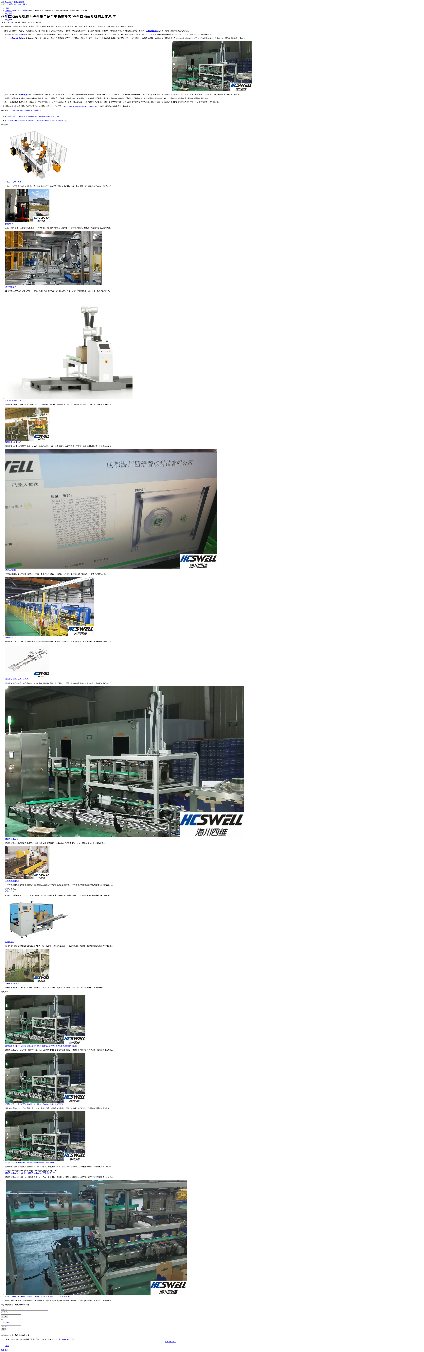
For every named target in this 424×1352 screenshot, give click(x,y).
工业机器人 (9, 13)
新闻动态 (15, 10)
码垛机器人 (9, 891)
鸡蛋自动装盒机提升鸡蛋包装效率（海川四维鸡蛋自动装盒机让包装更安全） (35, 1104)
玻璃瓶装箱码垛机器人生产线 (16, 679)
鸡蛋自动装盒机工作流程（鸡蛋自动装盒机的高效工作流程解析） (31, 1162)
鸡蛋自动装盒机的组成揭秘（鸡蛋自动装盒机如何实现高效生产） (31, 1173)
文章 (7, 1322)
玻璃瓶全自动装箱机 (13, 442)
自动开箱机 (9, 942)
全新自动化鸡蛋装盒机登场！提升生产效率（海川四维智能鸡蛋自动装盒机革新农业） (38, 1296)
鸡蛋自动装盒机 (152, 31)
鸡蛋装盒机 (37, 110)
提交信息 (5, 1316)
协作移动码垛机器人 (13, 400)
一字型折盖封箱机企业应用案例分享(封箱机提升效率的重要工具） (34, 116)
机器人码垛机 (170, 1342)
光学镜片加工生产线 (13, 182)
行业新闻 (24, 10)
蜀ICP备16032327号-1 (67, 1339)
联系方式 (8, 20)
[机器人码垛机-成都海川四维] (12, 2)
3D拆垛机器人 (10, 287)
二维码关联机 (10, 570)
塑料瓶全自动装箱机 (13, 983)
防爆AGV (9, 224)
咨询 (7, 1346)
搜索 (3, 1329)
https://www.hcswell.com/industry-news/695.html (81, 106)
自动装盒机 (150, 34)
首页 (7, 8)
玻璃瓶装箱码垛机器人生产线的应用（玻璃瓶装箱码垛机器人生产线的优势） (38, 120)
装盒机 (21, 34)
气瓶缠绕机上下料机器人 (15, 637)
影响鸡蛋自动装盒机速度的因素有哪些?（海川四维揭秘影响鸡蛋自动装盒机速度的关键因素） (42, 1046)
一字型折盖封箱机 (12, 881)
